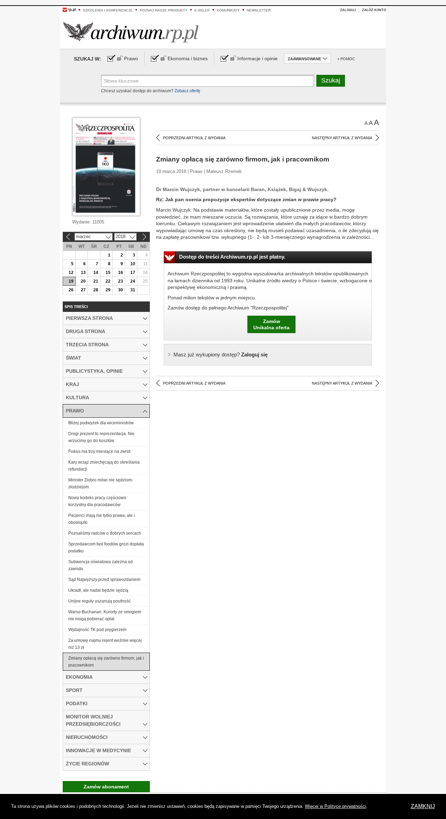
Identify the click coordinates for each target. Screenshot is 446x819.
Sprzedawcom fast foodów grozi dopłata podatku (106, 547)
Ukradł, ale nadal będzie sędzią (98, 590)
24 (132, 281)
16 (120, 272)
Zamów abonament (106, 786)
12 (71, 272)
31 (132, 290)
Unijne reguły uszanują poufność (99, 601)
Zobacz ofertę (187, 90)
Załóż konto (374, 10)
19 (71, 281)
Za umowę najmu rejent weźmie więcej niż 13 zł (105, 644)
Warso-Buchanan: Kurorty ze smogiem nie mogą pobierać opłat (104, 615)
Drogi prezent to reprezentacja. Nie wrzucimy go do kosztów (101, 437)
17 (132, 272)
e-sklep (202, 10)
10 (132, 263)
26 (71, 290)
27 (83, 290)
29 (108, 290)
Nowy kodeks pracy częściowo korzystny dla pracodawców (97, 501)
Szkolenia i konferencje (108, 10)
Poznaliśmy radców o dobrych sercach (104, 533)
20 (83, 281)
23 (120, 281)
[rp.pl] (69, 9)
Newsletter (259, 10)
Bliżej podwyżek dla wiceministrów (101, 422)
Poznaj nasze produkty (163, 10)
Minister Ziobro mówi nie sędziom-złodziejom (100, 483)
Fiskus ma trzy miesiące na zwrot (99, 451)
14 (95, 272)
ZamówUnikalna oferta (271, 324)
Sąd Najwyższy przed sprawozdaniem (104, 579)
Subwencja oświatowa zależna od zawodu (100, 565)
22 (108, 281)
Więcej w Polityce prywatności (335, 806)
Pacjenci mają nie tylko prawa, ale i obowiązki (101, 519)
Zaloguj (348, 10)
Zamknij (423, 806)
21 (95, 281)
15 (108, 272)
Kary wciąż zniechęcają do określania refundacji (104, 466)
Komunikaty (228, 10)
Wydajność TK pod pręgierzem (97, 629)
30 (120, 290)
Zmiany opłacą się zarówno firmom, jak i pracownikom (106, 662)
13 (83, 272)
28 (95, 290)
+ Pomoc (346, 59)
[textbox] (207, 81)
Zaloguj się (221, 354)
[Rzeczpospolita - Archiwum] (130, 32)
